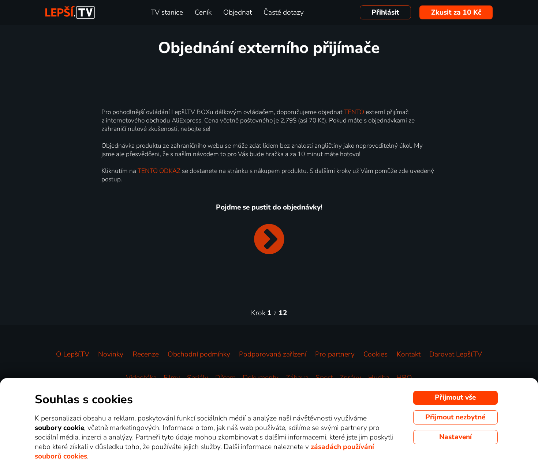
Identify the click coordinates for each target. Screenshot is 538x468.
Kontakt (409, 354)
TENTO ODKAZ (159, 171)
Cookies (375, 354)
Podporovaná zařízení (272, 354)
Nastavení (455, 437)
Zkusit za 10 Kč (456, 12)
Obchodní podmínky (199, 354)
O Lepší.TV (72, 354)
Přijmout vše (455, 397)
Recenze (145, 354)
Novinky (110, 354)
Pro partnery (335, 354)
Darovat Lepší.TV (455, 354)
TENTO (354, 112)
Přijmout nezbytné (455, 417)
